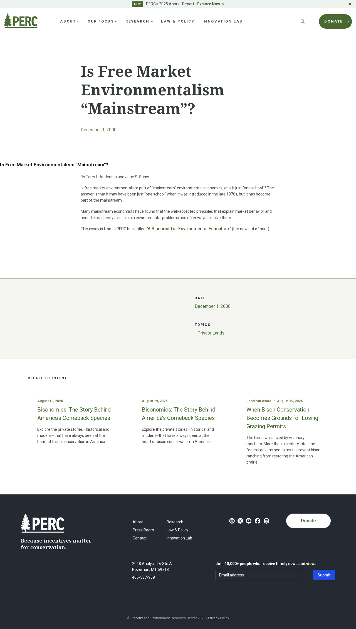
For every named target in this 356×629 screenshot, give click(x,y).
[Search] (303, 21)
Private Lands (210, 333)
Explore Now (208, 4)
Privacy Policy (218, 618)
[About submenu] (78, 21)
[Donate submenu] (347, 21)
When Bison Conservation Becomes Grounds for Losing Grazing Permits (282, 418)
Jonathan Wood (258, 401)
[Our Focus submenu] (116, 21)
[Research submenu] (152, 21)
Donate (308, 520)
